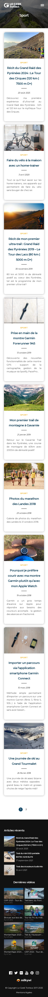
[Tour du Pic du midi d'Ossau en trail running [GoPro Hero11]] (34, 910)
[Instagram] (37, 973)
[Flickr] (21, 973)
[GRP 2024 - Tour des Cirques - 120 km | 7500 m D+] (34, 944)
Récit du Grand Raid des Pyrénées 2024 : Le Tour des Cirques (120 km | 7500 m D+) (29, 841)
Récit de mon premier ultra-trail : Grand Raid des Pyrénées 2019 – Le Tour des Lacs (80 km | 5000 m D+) (24, 249)
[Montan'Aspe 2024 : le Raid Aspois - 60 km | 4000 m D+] (13, 944)
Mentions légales (24, 992)
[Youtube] (27, 973)
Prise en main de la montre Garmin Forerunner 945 (24, 338)
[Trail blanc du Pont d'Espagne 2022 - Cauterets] (34, 893)
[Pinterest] (32, 973)
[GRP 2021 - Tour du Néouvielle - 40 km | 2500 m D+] (13, 893)
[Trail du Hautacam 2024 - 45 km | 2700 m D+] (34, 927)
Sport (24, 62)
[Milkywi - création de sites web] (24, 981)
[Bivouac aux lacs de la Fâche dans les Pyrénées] (13, 910)
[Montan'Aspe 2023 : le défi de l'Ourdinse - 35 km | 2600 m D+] (13, 927)
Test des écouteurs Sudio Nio (29, 866)
